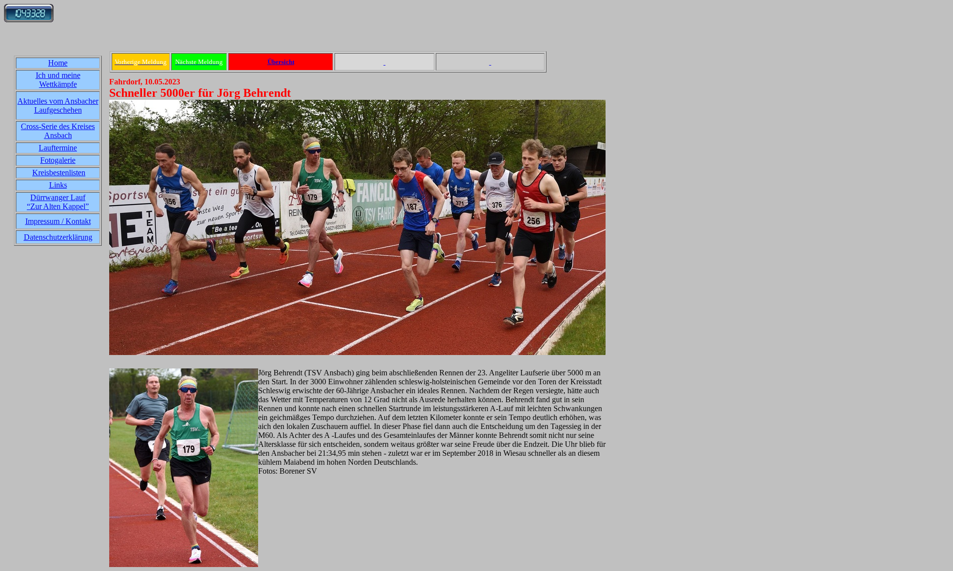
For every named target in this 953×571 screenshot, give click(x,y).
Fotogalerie (57, 160)
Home (58, 63)
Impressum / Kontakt (58, 221)
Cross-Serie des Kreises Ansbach (58, 131)
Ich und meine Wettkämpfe (58, 79)
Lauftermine (58, 147)
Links (58, 185)
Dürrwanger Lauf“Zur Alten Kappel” (58, 202)
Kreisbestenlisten (58, 172)
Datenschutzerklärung (58, 237)
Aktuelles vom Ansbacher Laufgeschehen (57, 105)
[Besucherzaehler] (29, 19)
